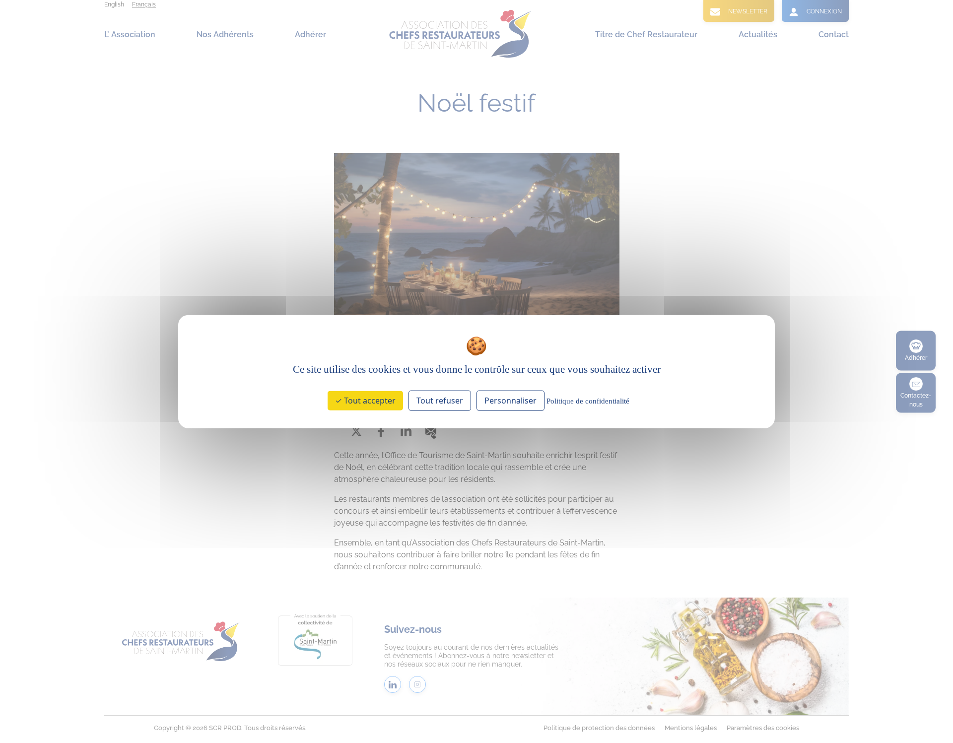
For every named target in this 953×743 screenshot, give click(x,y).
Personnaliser (510, 400)
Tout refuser (439, 400)
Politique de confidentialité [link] (587, 401)
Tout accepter (369, 400)
